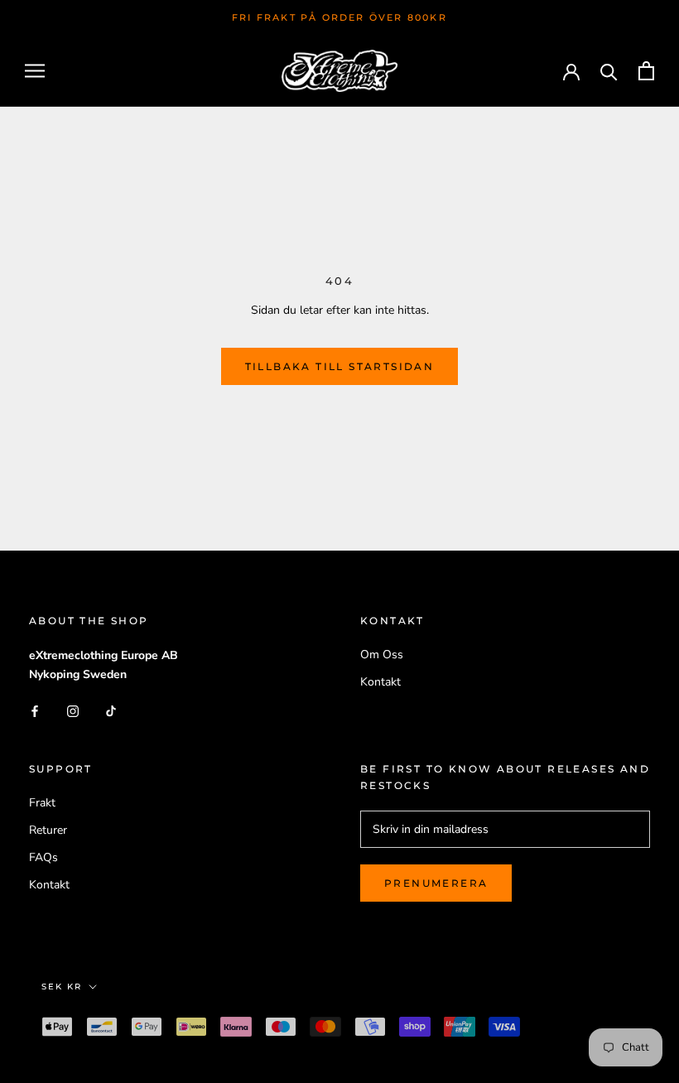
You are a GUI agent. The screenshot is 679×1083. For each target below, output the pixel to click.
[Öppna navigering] (35, 71)
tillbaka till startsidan (340, 366)
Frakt (42, 803)
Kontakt (380, 682)
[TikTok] (111, 710)
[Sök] (609, 70)
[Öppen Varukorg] (646, 70)
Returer (48, 830)
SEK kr (61, 986)
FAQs (43, 857)
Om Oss (381, 654)
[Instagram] (73, 710)
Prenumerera (436, 883)
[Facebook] (35, 710)
